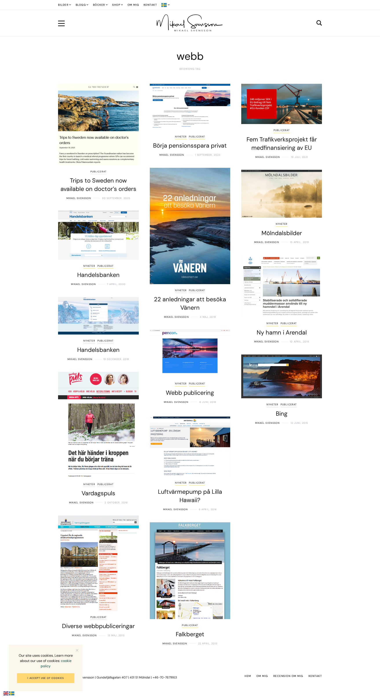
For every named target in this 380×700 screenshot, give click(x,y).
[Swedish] (165, 5)
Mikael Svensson (78, 198)
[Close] (77, 650)
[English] (6, 693)
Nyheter (181, 136)
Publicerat (98, 171)
